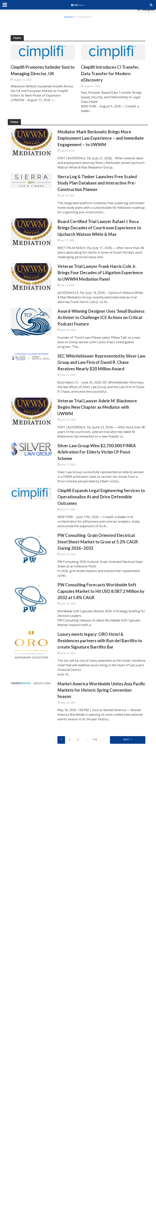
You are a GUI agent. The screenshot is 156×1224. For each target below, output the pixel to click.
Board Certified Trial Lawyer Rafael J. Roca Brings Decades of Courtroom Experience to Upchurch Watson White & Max (99, 228)
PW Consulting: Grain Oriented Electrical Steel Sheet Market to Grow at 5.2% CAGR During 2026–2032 (97, 542)
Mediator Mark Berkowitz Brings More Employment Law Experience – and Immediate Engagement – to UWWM (100, 138)
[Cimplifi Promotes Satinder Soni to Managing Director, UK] (43, 52)
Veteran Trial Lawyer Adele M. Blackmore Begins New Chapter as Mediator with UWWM (97, 407)
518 (95, 739)
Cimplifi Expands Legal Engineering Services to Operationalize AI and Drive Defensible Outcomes (101, 497)
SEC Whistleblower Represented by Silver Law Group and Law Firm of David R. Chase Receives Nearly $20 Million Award (101, 362)
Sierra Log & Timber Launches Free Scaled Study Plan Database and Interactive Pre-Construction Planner (97, 183)
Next (126, 739)
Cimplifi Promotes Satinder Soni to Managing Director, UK (43, 70)
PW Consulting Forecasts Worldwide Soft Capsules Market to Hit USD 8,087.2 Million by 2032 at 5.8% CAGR (100, 591)
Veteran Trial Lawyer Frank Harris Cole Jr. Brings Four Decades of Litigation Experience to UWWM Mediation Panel (100, 273)
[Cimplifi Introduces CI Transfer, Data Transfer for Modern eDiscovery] (113, 52)
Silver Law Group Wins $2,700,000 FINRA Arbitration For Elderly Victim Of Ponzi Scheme (96, 452)
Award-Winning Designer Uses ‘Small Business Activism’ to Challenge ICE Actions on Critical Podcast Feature (101, 317)
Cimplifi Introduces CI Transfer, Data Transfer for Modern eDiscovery (110, 73)
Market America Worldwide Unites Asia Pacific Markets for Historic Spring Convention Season (101, 690)
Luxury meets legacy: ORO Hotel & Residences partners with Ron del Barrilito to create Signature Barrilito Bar (99, 640)
